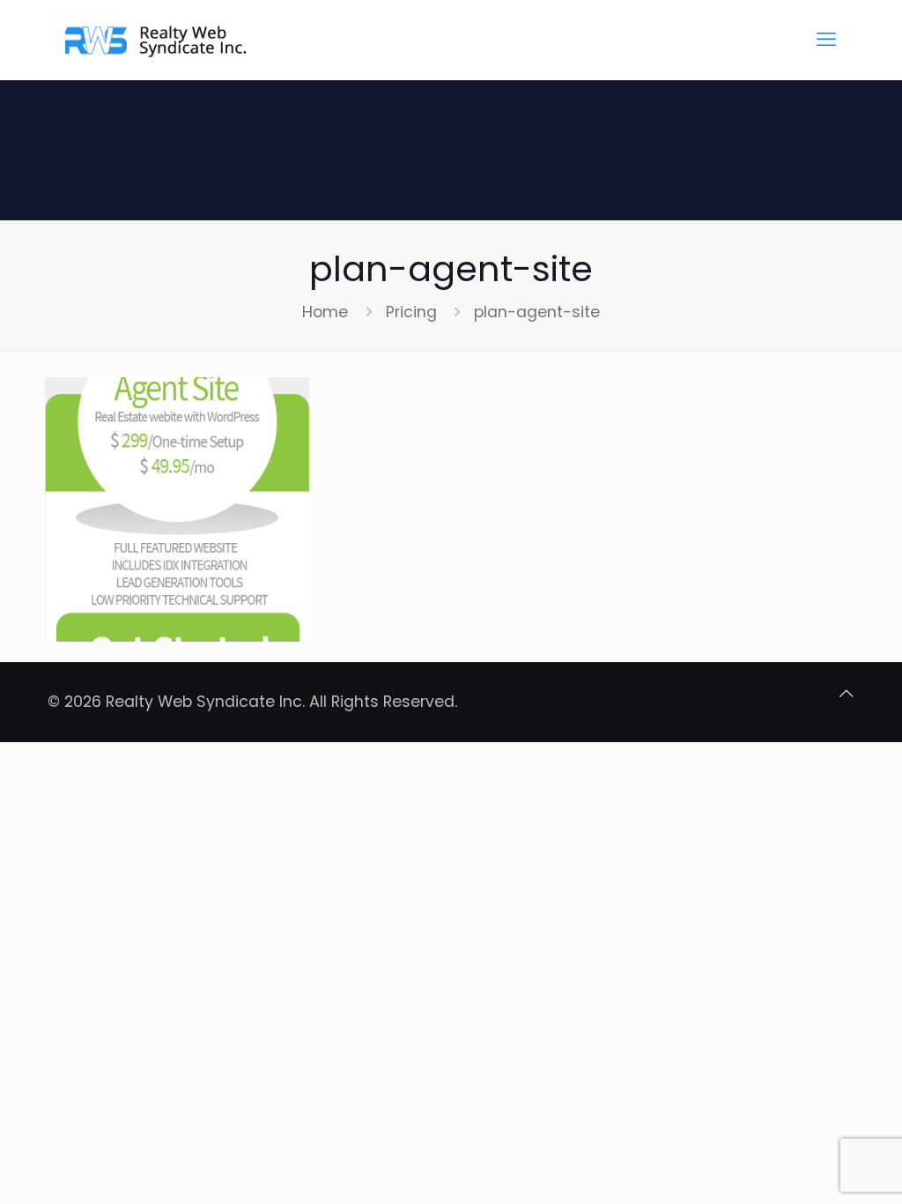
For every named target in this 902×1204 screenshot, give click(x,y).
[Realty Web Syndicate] (157, 39)
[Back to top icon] (846, 693)
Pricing (411, 312)
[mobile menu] (826, 40)
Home (325, 312)
